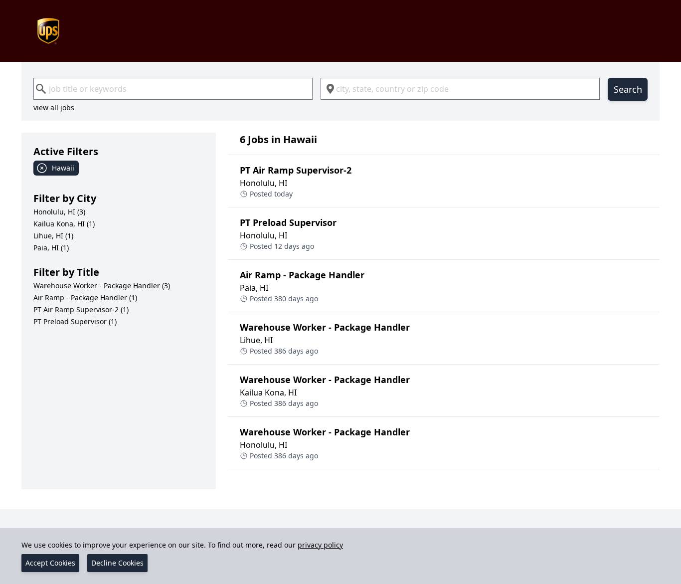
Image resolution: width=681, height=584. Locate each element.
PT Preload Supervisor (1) (75, 321)
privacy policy (320, 545)
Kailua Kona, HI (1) (64, 223)
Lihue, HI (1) (53, 235)
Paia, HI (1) (51, 247)
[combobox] (173, 89)
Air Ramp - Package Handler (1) (85, 297)
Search (628, 89)
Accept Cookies (50, 563)
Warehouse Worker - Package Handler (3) (101, 285)
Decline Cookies (117, 563)
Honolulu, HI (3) (59, 211)
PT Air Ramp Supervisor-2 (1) (81, 309)
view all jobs (53, 107)
